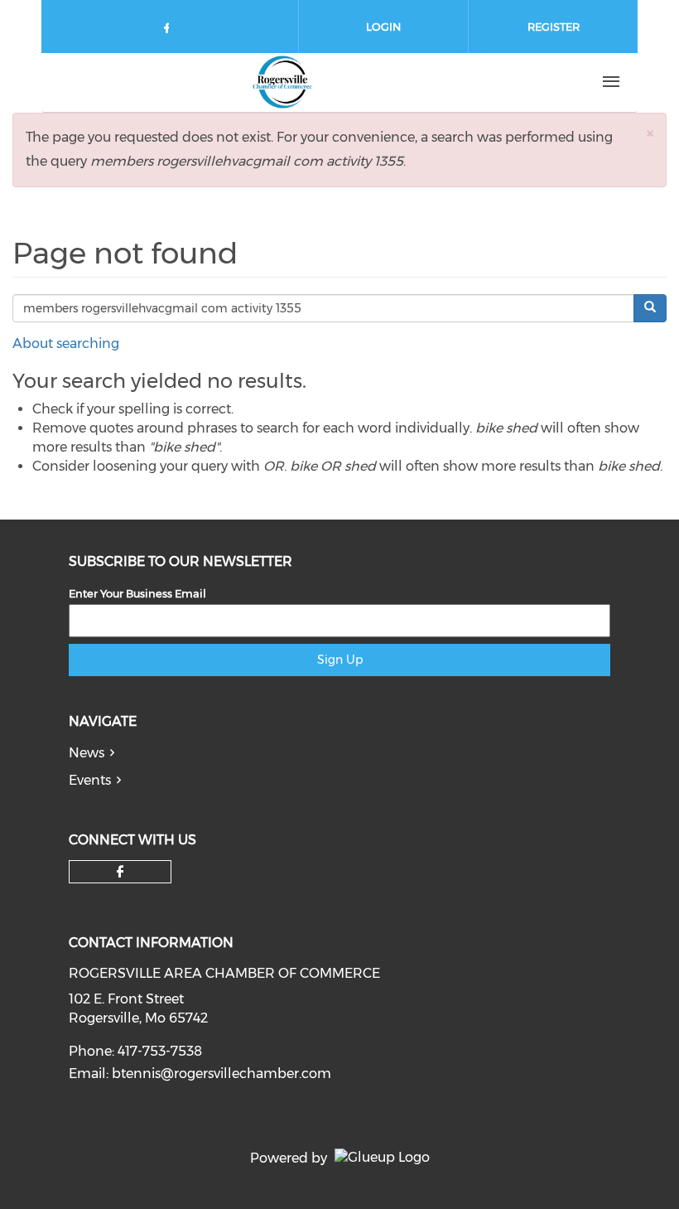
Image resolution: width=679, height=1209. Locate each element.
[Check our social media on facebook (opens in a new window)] (169, 31)
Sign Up (340, 659)
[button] (650, 133)
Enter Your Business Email (137, 593)
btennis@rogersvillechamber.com (221, 1073)
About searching (65, 343)
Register (553, 26)
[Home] (282, 82)
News (86, 753)
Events (90, 780)
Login (383, 26)
